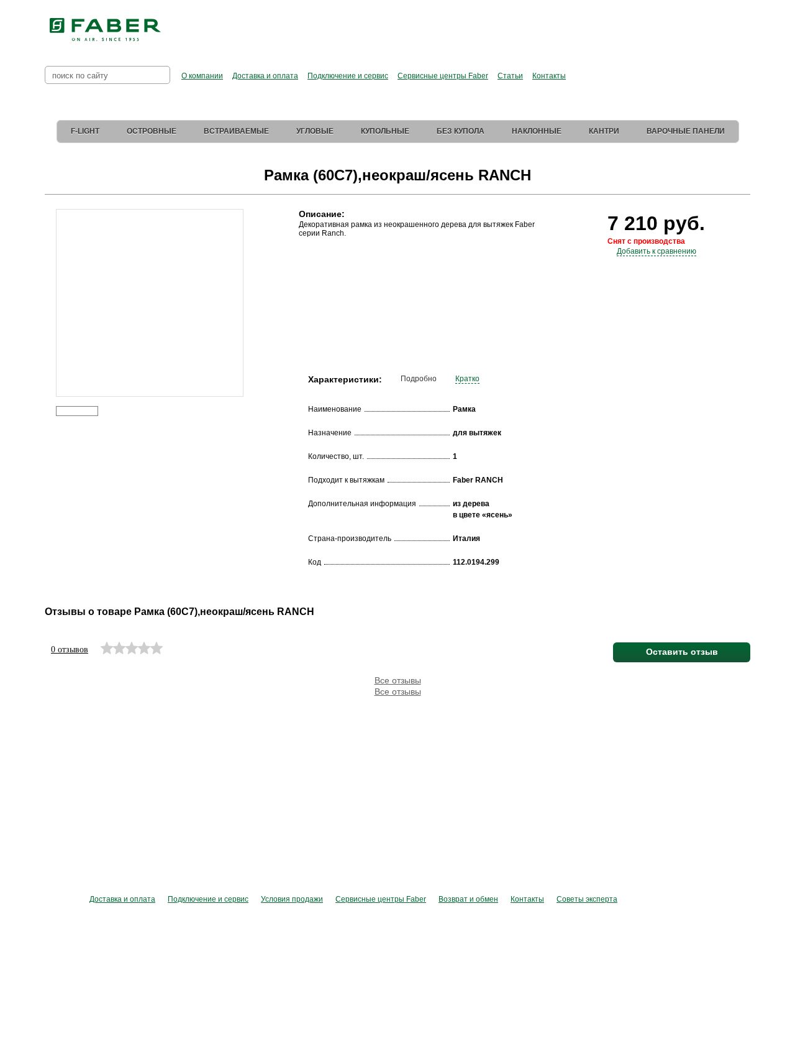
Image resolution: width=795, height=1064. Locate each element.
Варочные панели (686, 131)
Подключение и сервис (347, 76)
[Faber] (105, 30)
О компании (202, 76)
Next (251, 284)
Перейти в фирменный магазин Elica (521, 25)
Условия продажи (292, 899)
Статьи (510, 76)
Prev (46, 284)
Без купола (460, 131)
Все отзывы (398, 680)
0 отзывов (69, 649)
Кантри (604, 131)
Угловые (315, 131)
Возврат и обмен (468, 899)
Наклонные (536, 131)
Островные (151, 131)
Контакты (549, 76)
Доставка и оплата (265, 76)
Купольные (385, 131)
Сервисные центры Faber (443, 76)
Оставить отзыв (682, 652)
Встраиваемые (236, 131)
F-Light (85, 131)
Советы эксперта (586, 899)
